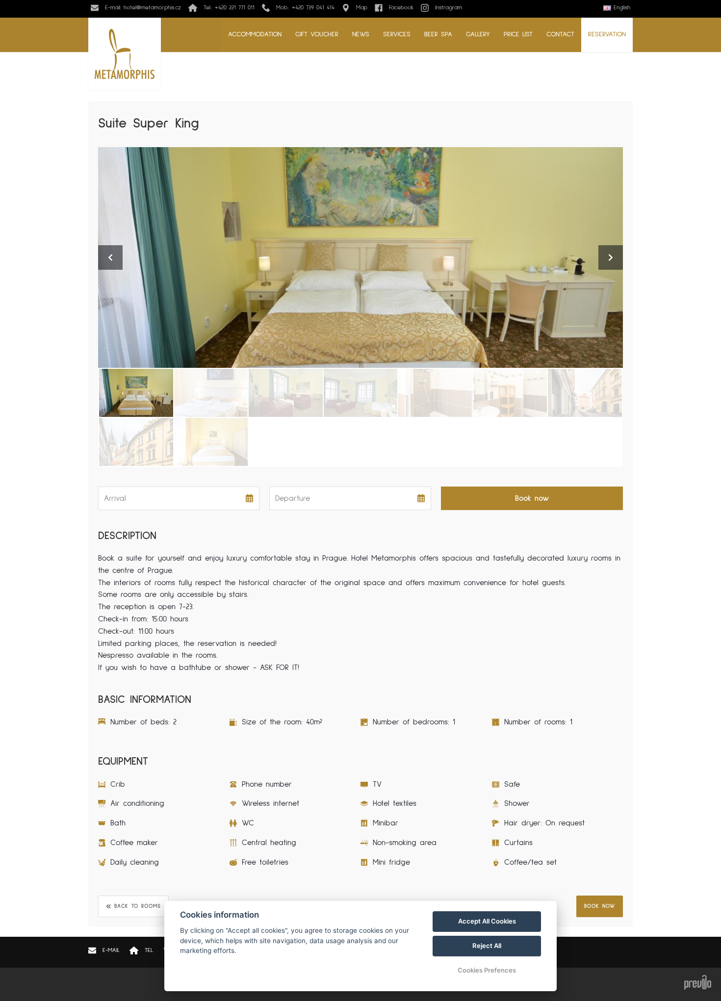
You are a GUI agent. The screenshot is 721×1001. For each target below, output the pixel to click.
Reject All (486, 946)
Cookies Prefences (487, 970)
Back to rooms (137, 906)
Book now (599, 906)
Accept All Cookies (487, 921)
